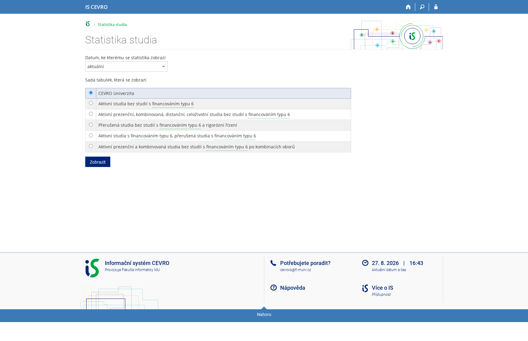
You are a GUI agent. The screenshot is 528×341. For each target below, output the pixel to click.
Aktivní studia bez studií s (146, 104)
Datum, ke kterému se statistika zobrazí (125, 57)
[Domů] (408, 7)
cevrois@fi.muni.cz (295, 270)
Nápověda (292, 288)
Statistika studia (112, 24)
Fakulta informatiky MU (141, 270)
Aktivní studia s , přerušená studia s (177, 136)
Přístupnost (381, 294)
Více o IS (382, 288)
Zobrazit (98, 162)
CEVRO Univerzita (116, 93)
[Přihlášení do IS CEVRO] (436, 7)
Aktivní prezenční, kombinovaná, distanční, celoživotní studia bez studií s (194, 114)
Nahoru (264, 314)
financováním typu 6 (173, 104)
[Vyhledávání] (422, 7)
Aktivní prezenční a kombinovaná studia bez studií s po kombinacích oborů (196, 147)
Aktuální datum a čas (389, 270)
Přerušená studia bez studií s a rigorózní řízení (167, 125)
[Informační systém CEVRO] (87, 23)
